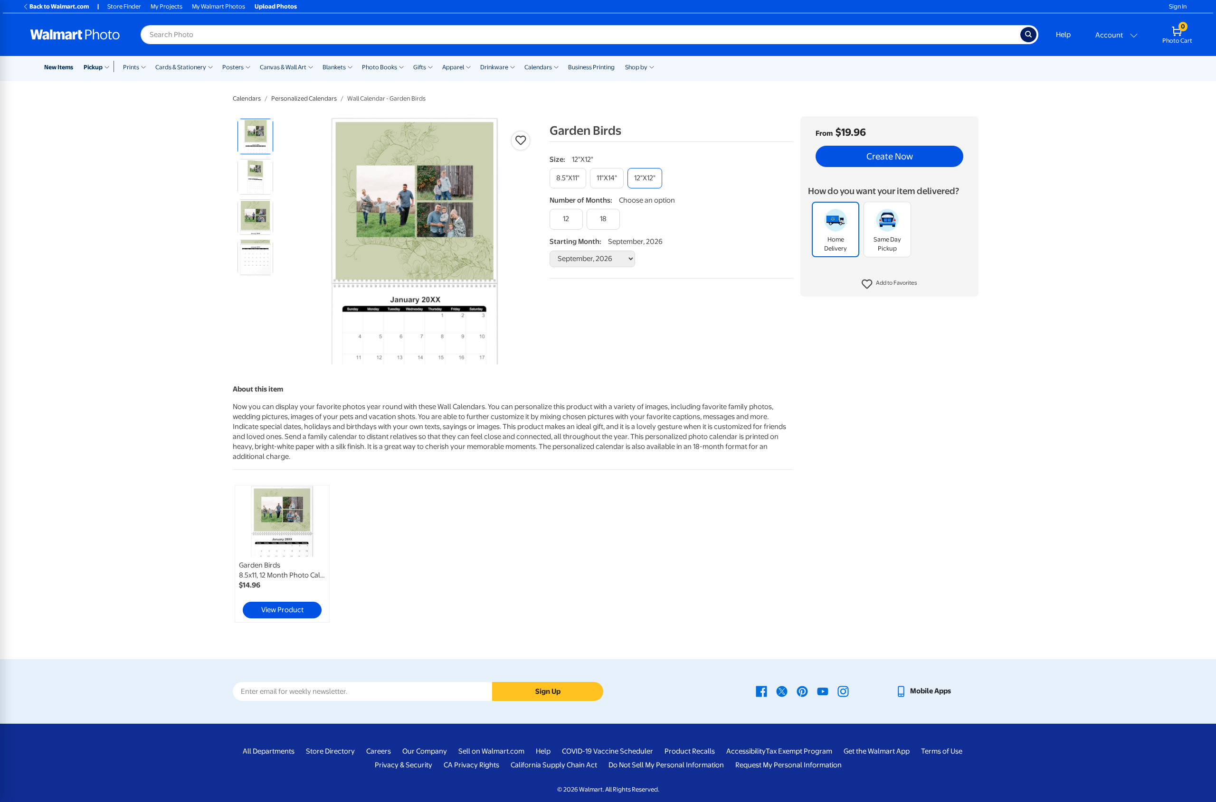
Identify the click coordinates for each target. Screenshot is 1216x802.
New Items (58, 67)
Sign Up (547, 691)
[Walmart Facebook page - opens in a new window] (761, 691)
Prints (131, 67)
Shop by (636, 67)
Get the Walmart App (877, 751)
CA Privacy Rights (471, 765)
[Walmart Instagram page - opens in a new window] (843, 691)
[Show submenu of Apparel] (468, 66)
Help (1063, 34)
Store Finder (124, 6)
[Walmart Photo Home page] (75, 35)
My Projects (166, 6)
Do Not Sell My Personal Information (666, 765)
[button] (889, 285)
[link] (282, 553)
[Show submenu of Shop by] (652, 66)
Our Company (424, 751)
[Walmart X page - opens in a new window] (782, 691)
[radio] (255, 136)
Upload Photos (276, 6)
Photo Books (379, 67)
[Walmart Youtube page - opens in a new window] (822, 691)
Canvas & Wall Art (283, 67)
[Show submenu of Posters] (248, 66)
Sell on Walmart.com (491, 751)
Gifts (419, 67)
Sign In (1178, 6)
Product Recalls (690, 751)
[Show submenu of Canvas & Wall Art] (311, 66)
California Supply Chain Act (554, 765)
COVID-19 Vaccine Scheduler (607, 751)
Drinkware (494, 67)
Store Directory (330, 751)
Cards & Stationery (180, 67)
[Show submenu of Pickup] (109, 66)
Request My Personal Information (788, 765)
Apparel (453, 67)
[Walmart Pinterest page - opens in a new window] (802, 691)
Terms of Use (941, 751)
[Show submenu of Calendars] (556, 66)
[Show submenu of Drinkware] (512, 66)
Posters (233, 67)
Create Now (889, 156)
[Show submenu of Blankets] (350, 66)
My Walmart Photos (218, 6)
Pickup (93, 67)
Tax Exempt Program (799, 751)
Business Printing (591, 67)
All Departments (268, 751)
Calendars (538, 67)
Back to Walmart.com (59, 6)
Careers (378, 751)
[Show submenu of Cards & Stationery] (210, 66)
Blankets (334, 67)
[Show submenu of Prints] (143, 66)
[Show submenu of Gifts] (430, 66)
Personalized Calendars (304, 98)
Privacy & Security (403, 765)
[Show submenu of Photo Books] (401, 66)
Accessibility (746, 751)
